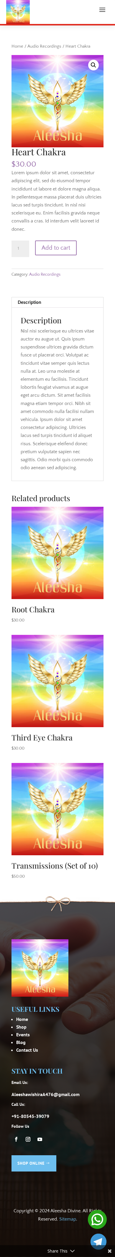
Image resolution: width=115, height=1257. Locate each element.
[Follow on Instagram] (28, 1139)
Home (17, 46)
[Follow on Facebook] (16, 1139)
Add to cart (56, 248)
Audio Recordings (44, 46)
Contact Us (27, 1050)
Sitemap (67, 1219)
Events (23, 1034)
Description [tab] (29, 302)
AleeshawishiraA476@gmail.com (46, 1094)
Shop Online (31, 1163)
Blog (21, 1042)
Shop (21, 1027)
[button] (93, 65)
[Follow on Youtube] (40, 1139)
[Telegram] (98, 1242)
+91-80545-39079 (30, 1116)
